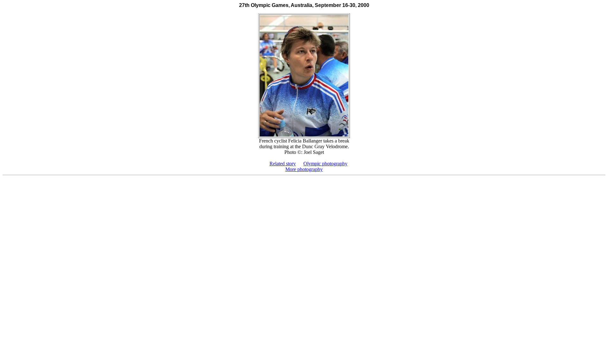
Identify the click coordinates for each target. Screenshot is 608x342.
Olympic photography (325, 163)
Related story (282, 163)
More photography (304, 169)
